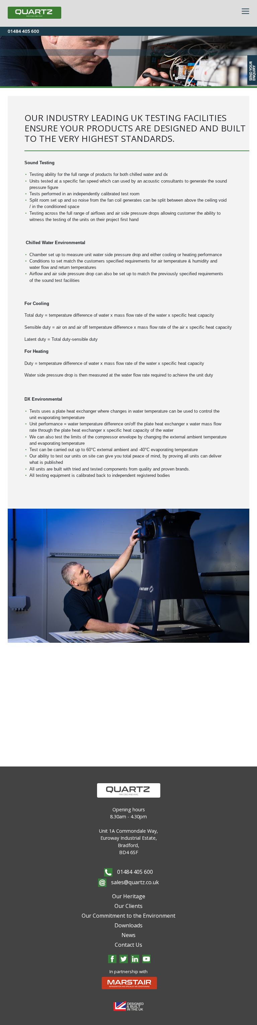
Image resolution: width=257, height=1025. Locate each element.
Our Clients (128, 906)
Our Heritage (128, 896)
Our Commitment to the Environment (128, 915)
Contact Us (128, 944)
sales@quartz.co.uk (134, 882)
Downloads (128, 925)
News (128, 935)
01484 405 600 (23, 31)
